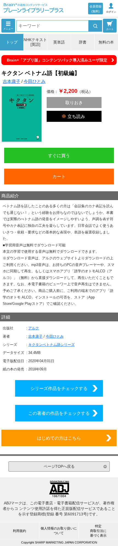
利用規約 (19, 531)
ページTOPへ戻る (59, 466)
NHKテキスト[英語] (35, 42)
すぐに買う (59, 155)
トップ (12, 42)
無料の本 (106, 42)
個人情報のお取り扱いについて (59, 530)
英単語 (59, 42)
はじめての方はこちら (59, 437)
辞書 (82, 42)
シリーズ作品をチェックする (59, 388)
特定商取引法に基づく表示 (98, 530)
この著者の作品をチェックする (59, 413)
